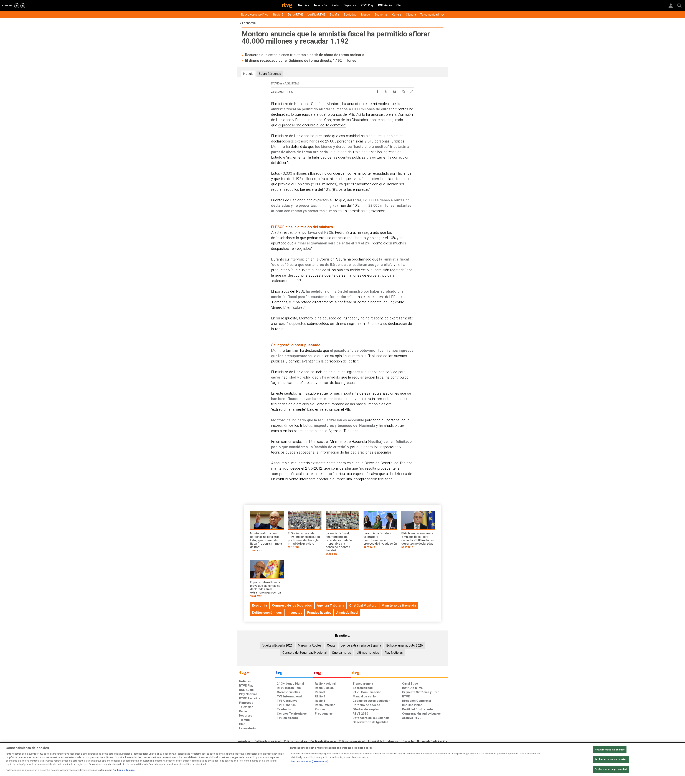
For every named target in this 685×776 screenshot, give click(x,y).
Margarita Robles (310, 645)
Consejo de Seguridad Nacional (304, 652)
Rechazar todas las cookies (610, 759)
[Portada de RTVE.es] (287, 5)
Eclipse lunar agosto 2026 (404, 645)
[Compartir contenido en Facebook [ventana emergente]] (377, 90)
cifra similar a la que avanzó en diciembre (352, 179)
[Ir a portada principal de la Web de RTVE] (256, 673)
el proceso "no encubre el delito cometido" (312, 125)
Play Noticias (393, 652)
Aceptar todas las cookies (610, 749)
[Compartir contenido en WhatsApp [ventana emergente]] (403, 90)
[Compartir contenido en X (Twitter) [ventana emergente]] (386, 90)
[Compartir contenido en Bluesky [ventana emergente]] (394, 90)
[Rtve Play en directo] (17, 5)
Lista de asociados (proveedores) (309, 761)
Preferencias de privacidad (611, 769)
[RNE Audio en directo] (23, 5)
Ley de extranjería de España (361, 645)
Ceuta (331, 645)
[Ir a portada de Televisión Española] (294, 674)
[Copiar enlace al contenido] (411, 90)
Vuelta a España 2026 (277, 645)
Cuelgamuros (341, 652)
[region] (342, 759)
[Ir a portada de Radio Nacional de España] (332, 674)
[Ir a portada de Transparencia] (399, 674)
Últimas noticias (367, 652)
